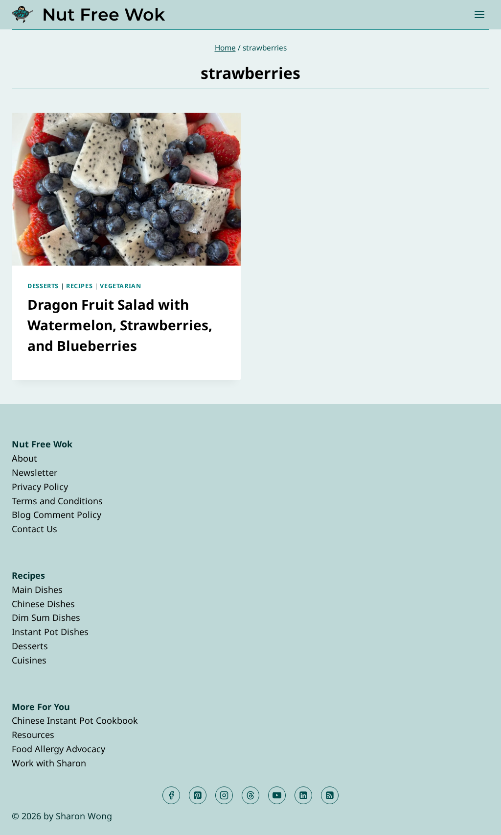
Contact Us (34, 529)
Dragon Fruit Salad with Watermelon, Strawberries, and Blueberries (119, 325)
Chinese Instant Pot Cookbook (75, 720)
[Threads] (250, 795)
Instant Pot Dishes (50, 632)
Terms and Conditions (57, 501)
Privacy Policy (40, 486)
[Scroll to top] (475, 819)
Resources (33, 734)
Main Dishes (37, 589)
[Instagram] (224, 795)
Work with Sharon (49, 763)
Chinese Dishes (43, 604)
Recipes (79, 286)
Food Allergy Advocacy (58, 749)
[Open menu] (479, 14)
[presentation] (126, 189)
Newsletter (34, 472)
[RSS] (330, 795)
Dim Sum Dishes (46, 617)
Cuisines (29, 660)
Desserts (43, 286)
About (24, 458)
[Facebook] (171, 795)
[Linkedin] (303, 795)
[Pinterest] (197, 795)
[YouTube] (277, 795)
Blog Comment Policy (56, 514)
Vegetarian (120, 286)
